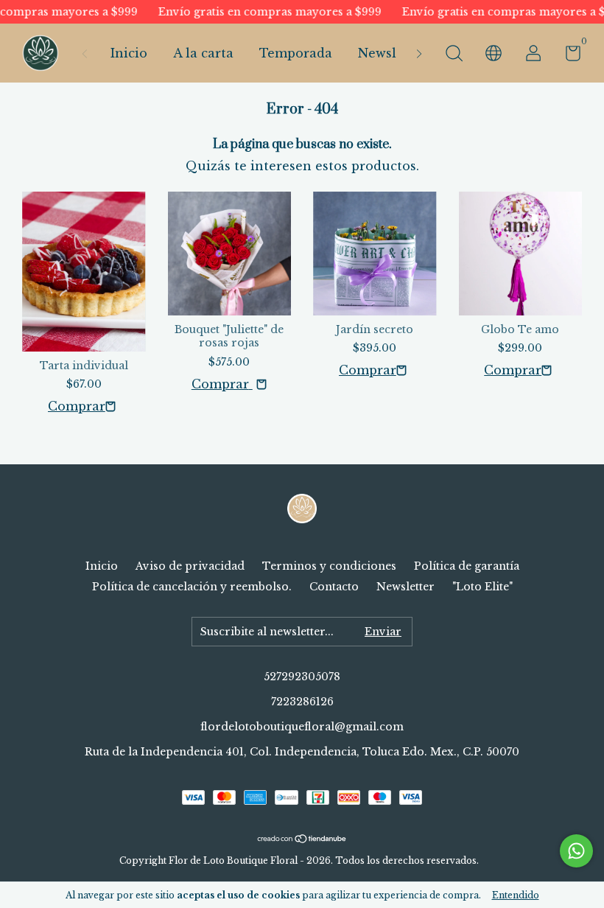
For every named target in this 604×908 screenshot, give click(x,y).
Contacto (334, 586)
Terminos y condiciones (329, 566)
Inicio (128, 53)
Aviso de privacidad (190, 566)
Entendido (515, 895)
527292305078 (302, 676)
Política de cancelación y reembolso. (192, 586)
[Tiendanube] (302, 838)
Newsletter (392, 53)
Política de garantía (466, 566)
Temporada (295, 53)
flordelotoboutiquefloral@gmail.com (302, 726)
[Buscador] (454, 55)
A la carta (203, 53)
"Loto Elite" (482, 586)
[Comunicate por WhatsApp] (576, 850)
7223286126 (302, 701)
